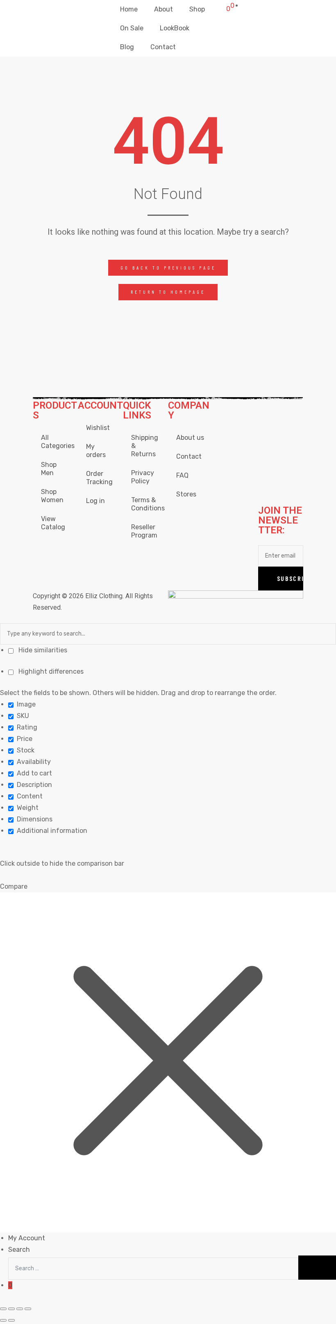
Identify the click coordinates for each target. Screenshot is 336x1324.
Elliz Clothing (104, 596)
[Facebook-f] (268, 410)
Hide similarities (42, 650)
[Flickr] (290, 459)
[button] (168, 268)
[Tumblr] (268, 483)
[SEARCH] (317, 1267)
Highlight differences (50, 671)
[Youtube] (290, 435)
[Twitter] (268, 435)
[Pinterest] (290, 483)
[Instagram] (290, 410)
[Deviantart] (268, 459)
